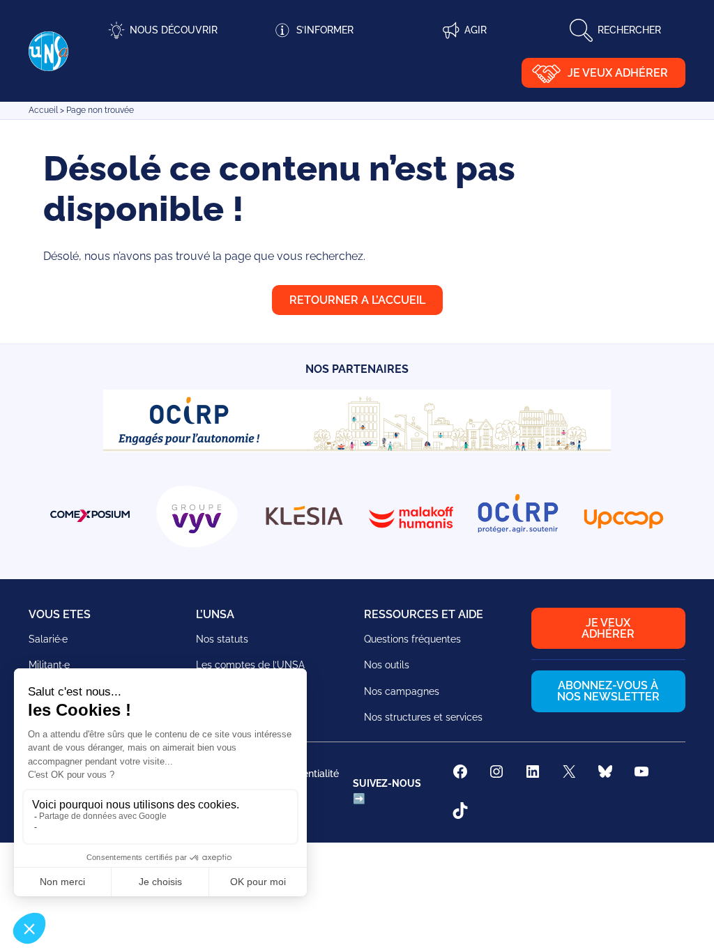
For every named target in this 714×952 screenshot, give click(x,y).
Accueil (43, 110)
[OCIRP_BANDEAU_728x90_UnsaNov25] (357, 448)
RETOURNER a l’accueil (357, 300)
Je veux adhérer (618, 72)
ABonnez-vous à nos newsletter (608, 691)
